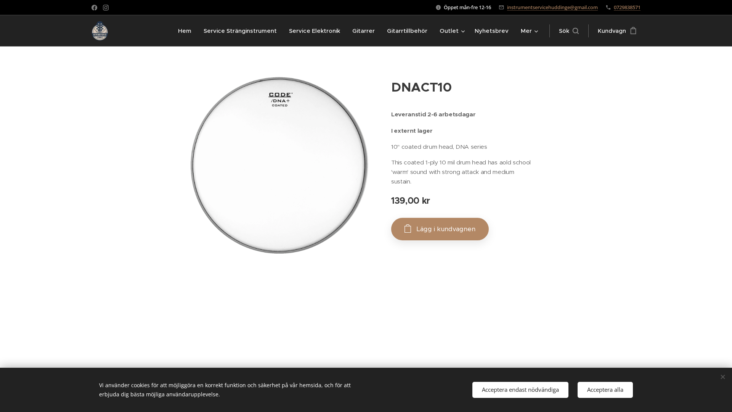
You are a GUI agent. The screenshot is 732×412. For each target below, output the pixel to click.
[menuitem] (186, 30)
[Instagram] (106, 7)
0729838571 (627, 7)
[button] (568, 30)
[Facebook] (94, 7)
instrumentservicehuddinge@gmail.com (552, 7)
